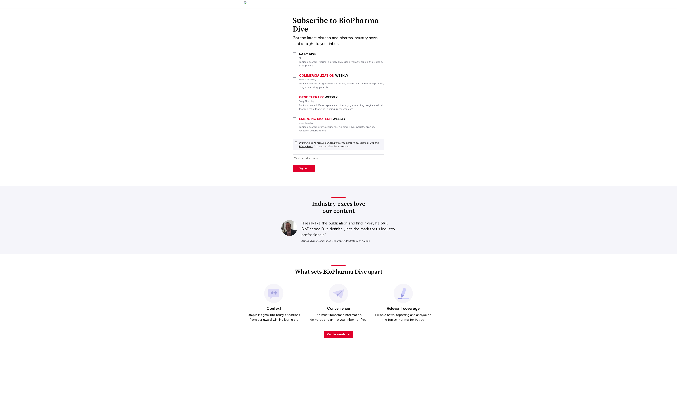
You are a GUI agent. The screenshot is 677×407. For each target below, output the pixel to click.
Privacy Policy (306, 146)
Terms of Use (367, 142)
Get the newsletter (338, 334)
